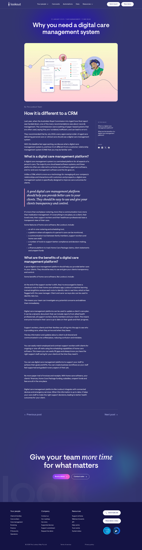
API (73, 522)
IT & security (14, 531)
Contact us (45, 516)
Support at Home (77, 516)
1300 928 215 (111, 513)
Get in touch (113, 4)
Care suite (56, 4)
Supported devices (47, 525)
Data (77, 4)
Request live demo (47, 531)
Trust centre (76, 528)
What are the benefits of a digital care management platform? (106, 133)
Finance (13, 528)
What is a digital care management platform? (105, 127)
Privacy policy (89, 544)
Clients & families (16, 516)
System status (76, 531)
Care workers (14, 519)
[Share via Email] (99, 147)
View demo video (111, 521)
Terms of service (66, 544)
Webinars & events (78, 519)
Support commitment (48, 528)
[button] (43, 4)
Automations (68, 4)
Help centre (76, 525)
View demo (127, 4)
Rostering (13, 525)
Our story (44, 522)
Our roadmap (45, 519)
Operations (14, 534)
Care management (16, 522)
